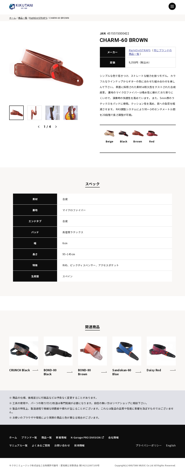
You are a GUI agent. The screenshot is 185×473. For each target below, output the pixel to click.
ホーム (12, 17)
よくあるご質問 (41, 445)
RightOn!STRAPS (38, 17)
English (171, 445)
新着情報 (61, 437)
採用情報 (79, 445)
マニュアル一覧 (18, 445)
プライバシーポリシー (149, 445)
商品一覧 (22, 17)
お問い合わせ (62, 445)
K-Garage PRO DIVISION (86, 437)
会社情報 (113, 437)
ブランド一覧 (29, 437)
